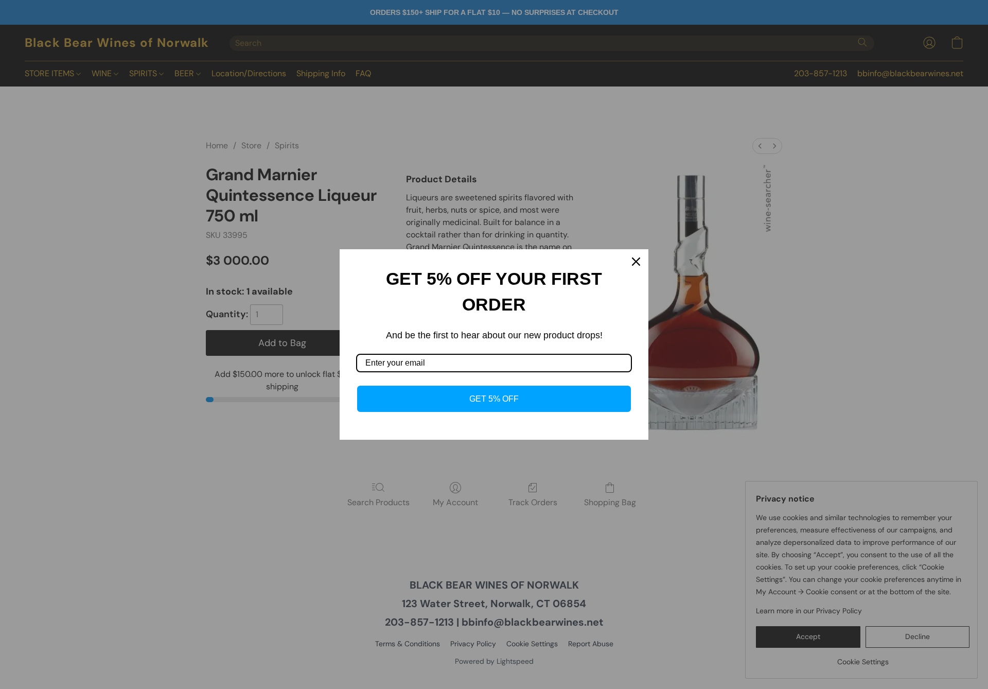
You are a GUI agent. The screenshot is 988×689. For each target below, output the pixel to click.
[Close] (636, 261)
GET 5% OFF (494, 398)
